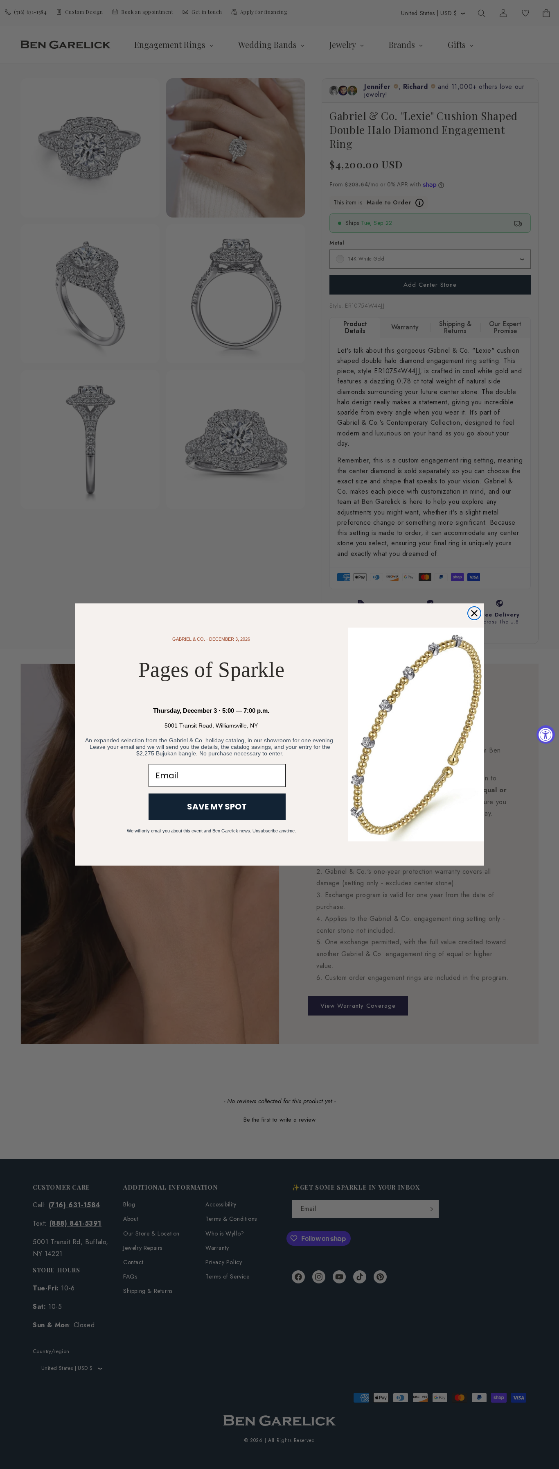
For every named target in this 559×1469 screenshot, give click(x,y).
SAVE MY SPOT (217, 806)
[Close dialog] (474, 613)
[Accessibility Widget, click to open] (545, 734)
